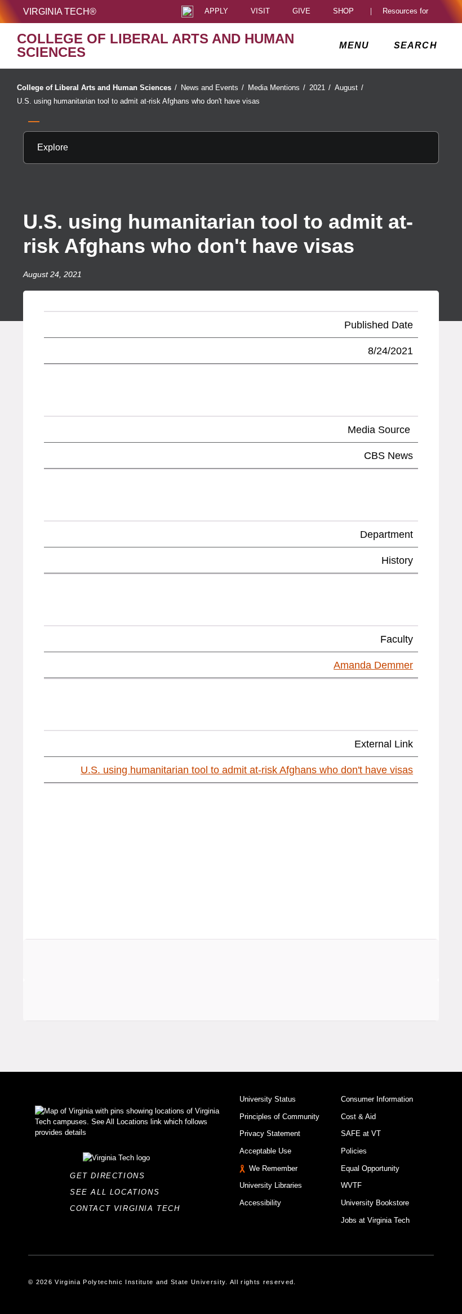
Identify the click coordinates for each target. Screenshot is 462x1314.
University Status (267, 1099)
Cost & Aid (358, 1116)
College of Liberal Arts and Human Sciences (97, 87)
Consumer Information (377, 1099)
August (349, 87)
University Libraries (270, 1185)
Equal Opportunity (370, 1168)
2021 (320, 87)
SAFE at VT (361, 1133)
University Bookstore (375, 1203)
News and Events (212, 87)
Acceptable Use (265, 1151)
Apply (216, 11)
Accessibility (260, 1203)
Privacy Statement (269, 1133)
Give (301, 11)
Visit (260, 11)
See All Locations (118, 1192)
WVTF (351, 1185)
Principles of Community (279, 1116)
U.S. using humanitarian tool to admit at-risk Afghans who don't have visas (138, 101)
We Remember (273, 1168)
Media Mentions (276, 87)
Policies (354, 1151)
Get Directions (111, 1176)
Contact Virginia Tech (128, 1208)
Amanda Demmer (373, 665)
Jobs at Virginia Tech (375, 1220)
